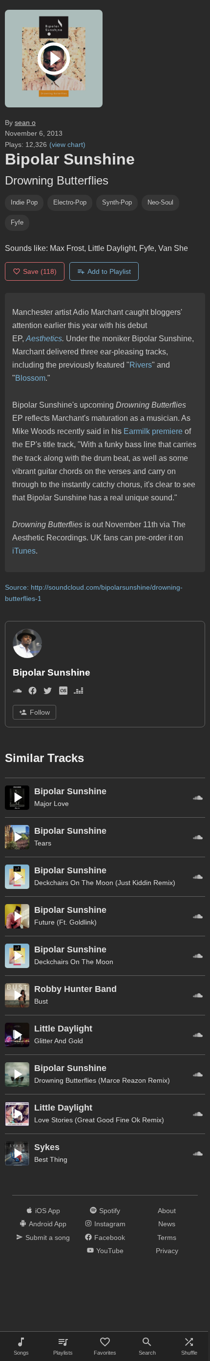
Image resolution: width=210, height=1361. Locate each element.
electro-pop (69, 202)
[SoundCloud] (17, 693)
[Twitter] (47, 693)
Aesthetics (44, 338)
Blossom (30, 378)
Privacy (167, 1251)
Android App (47, 1224)
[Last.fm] (63, 693)
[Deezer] (78, 693)
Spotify (109, 1211)
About (167, 1211)
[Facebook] (32, 693)
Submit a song (47, 1237)
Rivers (140, 365)
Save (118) (40, 271)
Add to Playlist (109, 271)
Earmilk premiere (153, 431)
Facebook (109, 1237)
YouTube (110, 1251)
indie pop (24, 202)
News (166, 1224)
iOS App (47, 1211)
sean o (25, 122)
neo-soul (160, 202)
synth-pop (117, 202)
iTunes (24, 551)
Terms (166, 1237)
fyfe (17, 222)
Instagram (110, 1224)
